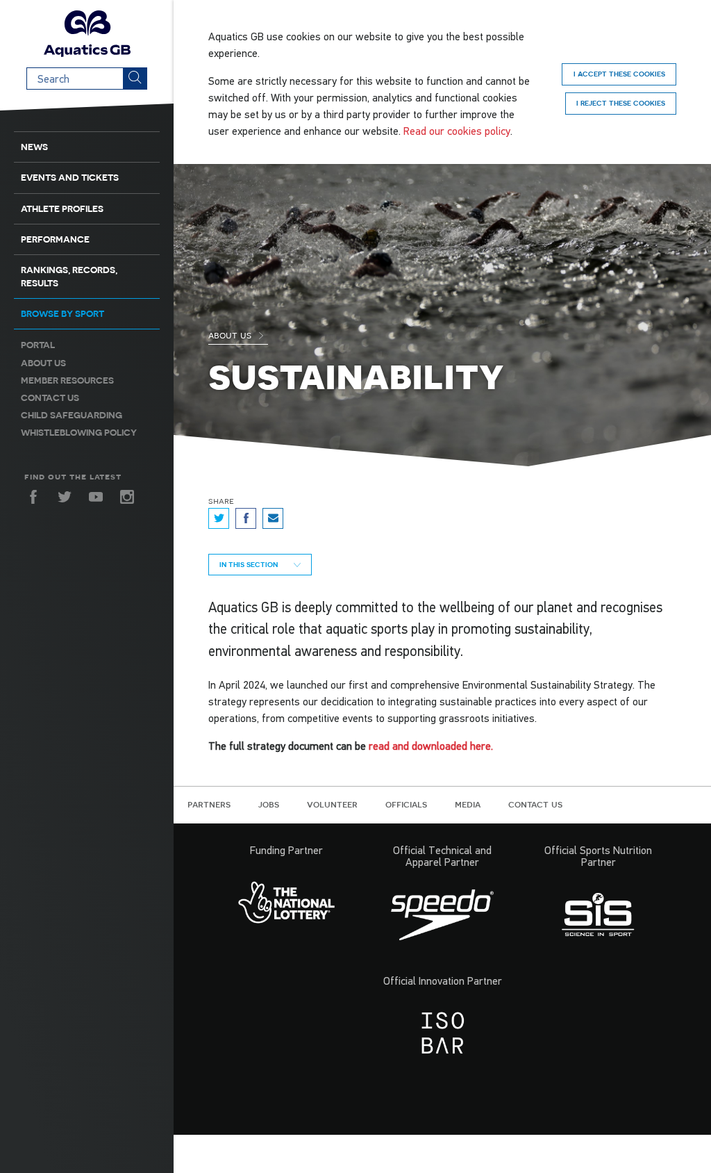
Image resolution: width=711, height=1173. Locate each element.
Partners (209, 804)
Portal (38, 345)
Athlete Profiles (62, 209)
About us (43, 363)
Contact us (50, 398)
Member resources (67, 380)
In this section (249, 564)
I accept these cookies (619, 73)
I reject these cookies (620, 103)
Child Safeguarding (71, 415)
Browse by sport (62, 314)
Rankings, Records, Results (69, 276)
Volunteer (332, 804)
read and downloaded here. (432, 745)
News (34, 147)
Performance (55, 239)
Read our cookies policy (456, 130)
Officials (406, 804)
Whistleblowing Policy (79, 432)
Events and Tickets (70, 177)
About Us (231, 335)
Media (467, 804)
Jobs (268, 804)
